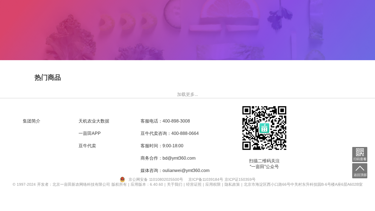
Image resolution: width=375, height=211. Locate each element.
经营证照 (194, 184)
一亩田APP (90, 133)
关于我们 (175, 184)
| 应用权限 (212, 184)
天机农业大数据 (94, 121)
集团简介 (31, 121)
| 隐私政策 (231, 184)
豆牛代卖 (87, 145)
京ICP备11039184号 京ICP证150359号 (222, 179)
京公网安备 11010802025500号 (155, 179)
